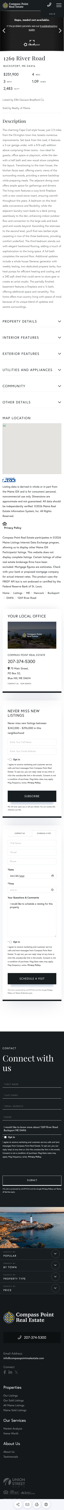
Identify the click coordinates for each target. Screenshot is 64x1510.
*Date (11, 869)
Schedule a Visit (44, 833)
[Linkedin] (10, 1372)
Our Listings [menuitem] (10, 1395)
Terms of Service (22, 993)
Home (6, 593)
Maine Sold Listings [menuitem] (14, 1410)
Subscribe (32, 796)
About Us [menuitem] (9, 1452)
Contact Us (13, 683)
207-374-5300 (21, 661)
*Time (11, 883)
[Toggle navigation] (58, 5)
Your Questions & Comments (23, 897)
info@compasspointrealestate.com (23, 1358)
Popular (10, 1255)
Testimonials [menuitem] (10, 1456)
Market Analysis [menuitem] (12, 1428)
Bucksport (53, 593)
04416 (10, 598)
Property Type (14, 1278)
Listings (17, 593)
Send (32, 1181)
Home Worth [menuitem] (10, 1433)
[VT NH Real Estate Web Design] (32, 1482)
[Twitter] (16, 1372)
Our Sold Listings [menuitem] (13, 1400)
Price (7, 1290)
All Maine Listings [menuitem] (13, 1405)
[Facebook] (4, 1372)
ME (28, 593)
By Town (10, 1267)
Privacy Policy (12, 528)
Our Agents (25, 683)
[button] (5, 31)
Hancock (39, 593)
